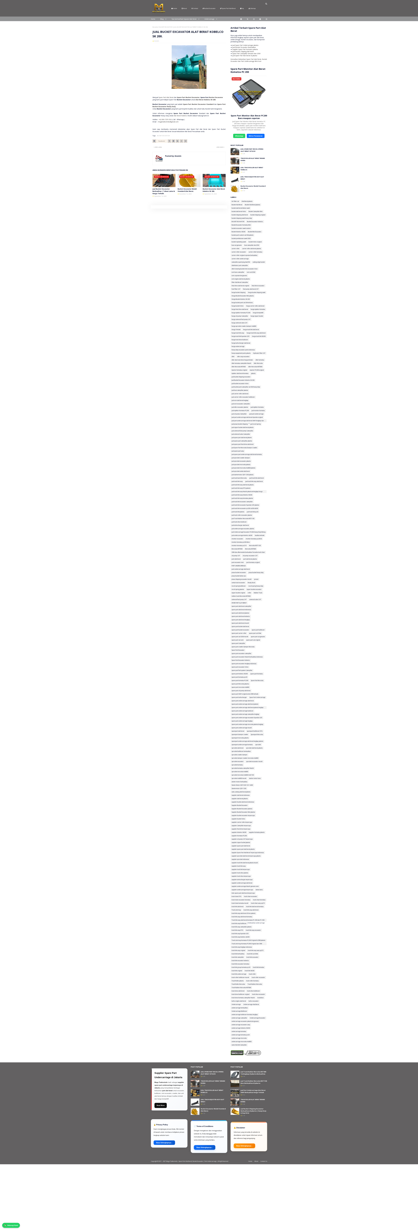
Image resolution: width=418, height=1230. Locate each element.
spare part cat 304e (255, 633)
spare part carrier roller (239, 633)
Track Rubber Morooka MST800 (241, 987)
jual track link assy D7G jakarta (241, 488)
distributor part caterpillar (240, 265)
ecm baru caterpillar (238, 272)
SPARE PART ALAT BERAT (239, 603)
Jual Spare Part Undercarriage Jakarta (245, 45)
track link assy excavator (253, 930)
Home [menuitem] (153, 19)
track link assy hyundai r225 (240, 933)
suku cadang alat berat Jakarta (241, 792)
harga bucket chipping (238, 292)
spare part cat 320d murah (240, 637)
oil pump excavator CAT (250, 556)
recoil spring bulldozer (239, 586)
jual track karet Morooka (239, 478)
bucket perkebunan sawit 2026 (241, 238)
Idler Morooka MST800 (255, 367)
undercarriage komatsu (239, 1031)
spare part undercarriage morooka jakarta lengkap (247, 724)
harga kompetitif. (258, 313)
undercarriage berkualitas (240, 1008)
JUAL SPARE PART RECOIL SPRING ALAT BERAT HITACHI (252, 150)
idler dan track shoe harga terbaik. (242, 360)
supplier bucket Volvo (238, 819)
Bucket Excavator (210, 8)
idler (233, 356)
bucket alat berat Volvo (239, 211)
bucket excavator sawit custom (241, 228)
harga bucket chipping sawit (256, 292)
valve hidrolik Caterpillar (239, 1045)
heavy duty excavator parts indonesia (243, 350)
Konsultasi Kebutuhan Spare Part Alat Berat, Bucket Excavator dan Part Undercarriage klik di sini (249, 60)
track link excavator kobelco (240, 960)
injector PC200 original (257, 370)
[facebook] (241, 19)
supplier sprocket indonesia (240, 859)
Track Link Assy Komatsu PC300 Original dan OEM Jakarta (247, 944)
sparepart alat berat (238, 731)
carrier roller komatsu (255, 252)
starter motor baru (255, 778)
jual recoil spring (255, 424)
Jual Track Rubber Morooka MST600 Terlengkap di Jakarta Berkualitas (253, 1073)
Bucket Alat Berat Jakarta (252, 205)
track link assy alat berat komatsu (242, 917)
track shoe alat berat (238, 991)
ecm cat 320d (251, 272)
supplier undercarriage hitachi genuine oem (245, 886)
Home (175, 8)
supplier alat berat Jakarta (240, 799)
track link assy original (238, 950)
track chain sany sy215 (258, 903)
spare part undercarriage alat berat (243, 701)
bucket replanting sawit (239, 242)
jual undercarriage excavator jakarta (243, 529)
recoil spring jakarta (238, 589)
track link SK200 (249, 971)
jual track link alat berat (256, 478)
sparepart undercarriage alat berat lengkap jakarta (247, 741)
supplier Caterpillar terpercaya (241, 825)
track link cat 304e (252, 954)
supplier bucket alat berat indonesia (243, 802)
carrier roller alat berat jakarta (251, 248)
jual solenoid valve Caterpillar (241, 434)
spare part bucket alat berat (240, 626)
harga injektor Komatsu (258, 309)
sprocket (258, 745)
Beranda (155, 27)
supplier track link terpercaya (241, 869)
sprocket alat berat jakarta (254, 748)
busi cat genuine (237, 245)
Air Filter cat (235, 201)
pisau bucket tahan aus (239, 576)
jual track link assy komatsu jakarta (242, 498)
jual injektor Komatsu (257, 407)
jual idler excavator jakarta (240, 407)
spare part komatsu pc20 (239, 677)
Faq (242, 8)
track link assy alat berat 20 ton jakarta (243, 913)
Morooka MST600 (237, 549)
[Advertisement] (65, 1197)
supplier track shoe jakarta (240, 873)
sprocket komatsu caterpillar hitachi (243, 768)
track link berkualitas (238, 954)
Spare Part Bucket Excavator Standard (198, 104)
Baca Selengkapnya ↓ (164, 1143)
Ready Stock (251, 583)
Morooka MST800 (250, 549)
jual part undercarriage (256, 414)
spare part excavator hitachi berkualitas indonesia (247, 657)
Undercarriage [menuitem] (209, 19)
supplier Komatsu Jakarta (256, 832)
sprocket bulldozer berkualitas (241, 751)
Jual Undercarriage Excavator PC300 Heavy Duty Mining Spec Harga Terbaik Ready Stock (248, 532)
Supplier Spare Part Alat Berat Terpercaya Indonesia (248, 852)
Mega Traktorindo (172, 1161)
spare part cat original (253, 640)
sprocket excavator (238, 761)
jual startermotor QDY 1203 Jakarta (242, 475)
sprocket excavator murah (254, 761)
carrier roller (235, 248)
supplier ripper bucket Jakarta (241, 842)
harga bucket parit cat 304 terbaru (242, 302)
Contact (195, 8)
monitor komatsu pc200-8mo (241, 542)
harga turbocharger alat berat (241, 343)
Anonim (177, 156)
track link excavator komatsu (240, 964)
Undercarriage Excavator (257, 1018)
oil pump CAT (236, 556)
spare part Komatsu (256, 674)
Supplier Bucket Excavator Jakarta (242, 809)
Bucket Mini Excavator (254, 232)
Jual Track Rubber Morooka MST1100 (243, 518)
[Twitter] (169, 141)
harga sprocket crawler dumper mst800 (244, 326)
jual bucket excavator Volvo (240, 383)
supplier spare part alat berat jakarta (243, 849)
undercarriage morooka (239, 1038)
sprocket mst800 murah (239, 778)
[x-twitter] (247, 19)
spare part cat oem (238, 640)
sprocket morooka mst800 (240, 772)
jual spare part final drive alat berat (242, 444)
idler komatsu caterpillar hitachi (241, 363)
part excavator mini (238, 562)
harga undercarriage (238, 346)
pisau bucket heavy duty (256, 572)
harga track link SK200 (258, 336)
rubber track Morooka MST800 (241, 596)
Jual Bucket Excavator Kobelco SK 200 (243, 380)
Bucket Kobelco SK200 (238, 232)
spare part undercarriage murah (242, 728)
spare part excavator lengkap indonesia (244, 664)
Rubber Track (258, 593)
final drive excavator (258, 286)
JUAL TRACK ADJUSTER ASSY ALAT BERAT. (252, 178)
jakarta (253, 373)
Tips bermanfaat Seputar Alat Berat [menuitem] (183, 19)
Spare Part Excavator (238, 650)
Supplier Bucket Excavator (240, 805)
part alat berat (236, 559)
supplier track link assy (239, 866)
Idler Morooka (258, 363)
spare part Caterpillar (238, 643)
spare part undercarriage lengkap (242, 721)
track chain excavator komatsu (241, 900)
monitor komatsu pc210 (239, 545)
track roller (252, 974)
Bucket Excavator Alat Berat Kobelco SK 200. (214, 190)
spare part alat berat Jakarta (240, 613)
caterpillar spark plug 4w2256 (241, 262)
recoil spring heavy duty (255, 586)
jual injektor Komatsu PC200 (240, 410)
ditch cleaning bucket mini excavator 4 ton (244, 269)
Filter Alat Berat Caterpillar (240, 282)
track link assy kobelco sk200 (240, 937)
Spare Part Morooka (257, 680)
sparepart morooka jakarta (240, 738)
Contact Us (263, 1161)
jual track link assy (237, 481)
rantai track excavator (238, 583)
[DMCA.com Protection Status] (237, 1055)
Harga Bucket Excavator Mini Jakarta (243, 296)
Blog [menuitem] (161, 19)
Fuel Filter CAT (236, 289)
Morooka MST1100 (255, 545)
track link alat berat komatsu (255, 906)
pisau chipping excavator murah (241, 579)
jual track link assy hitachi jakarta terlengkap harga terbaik (247, 492)
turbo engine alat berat (239, 1001)
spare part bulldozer (258, 630)
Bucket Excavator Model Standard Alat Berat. (187, 190)
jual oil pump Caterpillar (239, 414)
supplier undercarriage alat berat (242, 883)
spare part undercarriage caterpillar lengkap (245, 714)
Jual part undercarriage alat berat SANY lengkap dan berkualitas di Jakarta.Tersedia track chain (248, 421)
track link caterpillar (238, 957)
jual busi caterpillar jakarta (240, 390)
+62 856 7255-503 (165, 119)
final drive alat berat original (240, 286)
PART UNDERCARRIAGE (239, 566)
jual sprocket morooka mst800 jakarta (243, 468)
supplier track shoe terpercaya (241, 876)
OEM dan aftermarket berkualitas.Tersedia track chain (248, 552)
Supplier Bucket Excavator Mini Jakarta (243, 812)
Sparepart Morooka (257, 734)
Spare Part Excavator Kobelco (241, 660)
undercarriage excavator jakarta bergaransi (245, 1021)
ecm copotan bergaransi (239, 275)
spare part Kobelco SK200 (240, 674)
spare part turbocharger (239, 697)
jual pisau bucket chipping (240, 424)
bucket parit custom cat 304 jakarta (242, 235)
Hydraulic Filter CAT (259, 353)
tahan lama (259, 890)
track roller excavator (258, 977)
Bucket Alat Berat (237, 205)
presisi (256, 579)
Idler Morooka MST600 (239, 367)
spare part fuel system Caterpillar (242, 670)
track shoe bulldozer (253, 991)
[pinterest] (260, 19)
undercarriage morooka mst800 (241, 1041)
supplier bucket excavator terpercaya (243, 815)
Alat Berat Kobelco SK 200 (206, 100)
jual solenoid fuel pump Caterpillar (242, 431)
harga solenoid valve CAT (239, 323)
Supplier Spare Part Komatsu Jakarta (245, 49)
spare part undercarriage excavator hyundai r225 (247, 718)
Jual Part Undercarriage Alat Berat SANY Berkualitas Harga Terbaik (253, 1091)
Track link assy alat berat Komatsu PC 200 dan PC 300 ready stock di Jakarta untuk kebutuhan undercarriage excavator (248, 920)
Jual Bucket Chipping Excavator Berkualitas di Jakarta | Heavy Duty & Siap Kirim (253, 1111)
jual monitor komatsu (258, 410)
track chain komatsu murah (240, 903)
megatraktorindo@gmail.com (168, 122)
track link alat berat (237, 906)
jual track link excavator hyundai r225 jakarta (245, 505)
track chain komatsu (259, 900)
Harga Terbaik (236, 329)
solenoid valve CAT (255, 599)
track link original (237, 971)
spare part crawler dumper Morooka (243, 647)
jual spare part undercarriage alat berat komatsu (247, 454)
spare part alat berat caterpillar (241, 606)
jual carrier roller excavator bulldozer (243, 397)
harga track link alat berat (251, 329)
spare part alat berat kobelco (241, 616)
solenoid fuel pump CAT (239, 599)
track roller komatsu (252, 981)
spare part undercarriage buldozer (242, 711)
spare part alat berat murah (240, 623)
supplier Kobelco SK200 (239, 832)
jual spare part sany (238, 451)
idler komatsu (260, 360)
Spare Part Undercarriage (257, 697)
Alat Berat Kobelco (180, 116)
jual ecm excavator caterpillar (241, 404)
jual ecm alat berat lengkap (240, 400)
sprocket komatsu (237, 765)
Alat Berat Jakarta (247, 201)
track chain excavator (250, 896)
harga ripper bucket (257, 316)
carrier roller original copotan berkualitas (244, 255)
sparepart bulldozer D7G (254, 731)
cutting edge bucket (259, 262)
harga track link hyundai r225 (240, 336)
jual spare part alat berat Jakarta (242, 437)
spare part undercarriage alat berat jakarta (245, 704)
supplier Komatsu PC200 (239, 836)
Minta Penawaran (256, 136)
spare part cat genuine (258, 637)
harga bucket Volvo (238, 306)
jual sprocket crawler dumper (241, 458)
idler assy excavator (243, 356)
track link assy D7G (237, 930)
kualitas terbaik (259, 535)
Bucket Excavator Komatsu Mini (241, 225)
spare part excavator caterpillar (241, 653)
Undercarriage (236, 1004)
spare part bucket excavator (240, 630)
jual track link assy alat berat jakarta (243, 485)
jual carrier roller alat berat (240, 394)
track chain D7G (236, 896)
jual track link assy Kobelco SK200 (242, 495)
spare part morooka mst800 (240, 687)
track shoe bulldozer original (240, 994)
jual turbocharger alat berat (240, 525)
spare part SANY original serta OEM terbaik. (245, 694)
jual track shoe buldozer (239, 522)
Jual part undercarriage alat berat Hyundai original (247, 417)
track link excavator (252, 957)
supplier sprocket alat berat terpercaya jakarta (246, 856)
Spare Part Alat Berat (229, 8)
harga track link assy (238, 333)
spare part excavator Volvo (240, 667)
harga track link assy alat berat (256, 333)
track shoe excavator (258, 994)
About (185, 8)
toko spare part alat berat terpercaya (243, 893)
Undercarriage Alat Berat (251, 1004)
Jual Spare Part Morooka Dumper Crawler (244, 448)
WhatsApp (239, 136)
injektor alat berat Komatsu (240, 373)
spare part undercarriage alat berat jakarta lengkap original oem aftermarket (247, 708)
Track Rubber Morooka (255, 984)
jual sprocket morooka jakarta (241, 464)
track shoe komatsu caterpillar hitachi (243, 998)
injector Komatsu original (239, 370)
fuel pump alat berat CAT (251, 289)
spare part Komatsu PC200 (240, 680)
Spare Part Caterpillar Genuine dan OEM (246, 53)
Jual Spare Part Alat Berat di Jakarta (244, 56)
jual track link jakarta (238, 512)
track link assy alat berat (251, 910)
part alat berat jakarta (250, 559)
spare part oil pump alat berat (241, 691)
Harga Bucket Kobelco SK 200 (241, 299)
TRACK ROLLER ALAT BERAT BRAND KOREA (253, 159)
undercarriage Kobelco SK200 (241, 1028)
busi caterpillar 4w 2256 (251, 245)
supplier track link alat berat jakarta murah (245, 863)
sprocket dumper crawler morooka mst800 (245, 758)
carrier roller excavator (239, 252)
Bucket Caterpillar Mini (255, 211)
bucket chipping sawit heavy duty (242, 218)
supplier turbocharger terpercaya (242, 879)
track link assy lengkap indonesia (242, 947)
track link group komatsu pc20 (241, 967)
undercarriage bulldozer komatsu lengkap (245, 1014)
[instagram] (254, 19)
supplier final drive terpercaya (241, 829)
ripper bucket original (238, 593)
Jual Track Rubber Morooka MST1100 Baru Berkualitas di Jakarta (254, 1082)
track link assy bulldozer (239, 923)
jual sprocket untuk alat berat (241, 471)
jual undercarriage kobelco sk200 (242, 535)
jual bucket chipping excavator (241, 377)
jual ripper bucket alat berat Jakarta (242, 427)
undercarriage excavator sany (241, 1025)
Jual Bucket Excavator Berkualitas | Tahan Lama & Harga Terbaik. (164, 191)
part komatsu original (253, 562)
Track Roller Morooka (238, 984)
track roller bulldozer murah (240, 977)
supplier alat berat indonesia (240, 795)
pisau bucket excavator (239, 572)
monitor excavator (237, 539)
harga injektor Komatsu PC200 (241, 313)
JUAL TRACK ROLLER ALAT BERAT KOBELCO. (252, 169)
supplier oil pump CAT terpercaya (242, 839)
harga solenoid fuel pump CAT (241, 319)
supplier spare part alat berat (241, 846)
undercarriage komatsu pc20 (240, 1035)
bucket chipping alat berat (240, 215)
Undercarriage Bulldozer (239, 1011)
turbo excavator (254, 1001)
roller (249, 593)
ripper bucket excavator (254, 589)
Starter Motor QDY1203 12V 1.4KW (242, 785)
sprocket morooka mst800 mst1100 (243, 775)
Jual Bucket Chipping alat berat (243, 51)
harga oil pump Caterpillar (240, 316)
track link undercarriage (239, 974)
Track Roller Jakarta (238, 981)
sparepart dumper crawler (240, 734)
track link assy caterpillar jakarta (241, 927)
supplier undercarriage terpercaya (242, 890)
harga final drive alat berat (240, 309)
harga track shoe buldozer (240, 340)
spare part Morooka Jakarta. (240, 684)
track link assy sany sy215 (255, 950)
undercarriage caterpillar (239, 1018)
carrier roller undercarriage (240, 259)
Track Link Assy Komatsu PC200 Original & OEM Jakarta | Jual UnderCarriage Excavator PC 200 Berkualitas (248, 940)
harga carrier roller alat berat (255, 306)
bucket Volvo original (255, 242)
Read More (161, 1105)
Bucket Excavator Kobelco (255, 221)
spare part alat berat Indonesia (241, 610)
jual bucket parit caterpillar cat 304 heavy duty (246, 387)
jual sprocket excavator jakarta (241, 461)
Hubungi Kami (12, 1225)
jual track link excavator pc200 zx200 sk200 (245, 508)
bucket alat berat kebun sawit (241, 208)
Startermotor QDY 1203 (239, 788)
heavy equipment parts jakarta (241, 353)
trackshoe (260, 998)
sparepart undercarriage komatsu (242, 745)
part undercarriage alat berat (241, 569)
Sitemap (253, 8)
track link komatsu (258, 967)
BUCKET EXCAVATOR (165, 27)
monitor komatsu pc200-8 (254, 539)
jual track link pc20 (252, 512)
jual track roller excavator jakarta (242, 515)
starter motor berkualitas (239, 782)
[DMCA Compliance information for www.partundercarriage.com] (252, 1055)
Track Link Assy (236, 910)
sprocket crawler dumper (239, 755)
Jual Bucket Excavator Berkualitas (244, 47)
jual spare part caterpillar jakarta (242, 441)
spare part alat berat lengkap (241, 620)
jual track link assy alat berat (254, 481)
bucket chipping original (257, 215)
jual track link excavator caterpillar (242, 502)
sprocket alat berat (237, 748)
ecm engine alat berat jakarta (241, 279)
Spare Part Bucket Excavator (188, 97)
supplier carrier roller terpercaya (242, 822)
